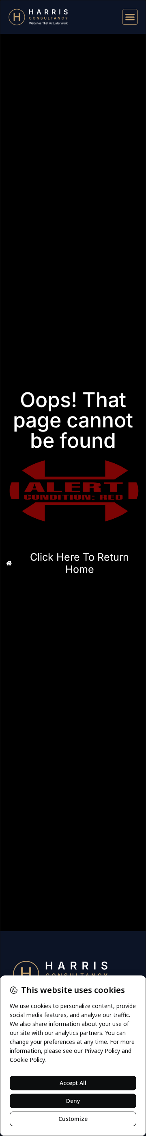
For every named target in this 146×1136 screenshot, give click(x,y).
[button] (130, 17)
